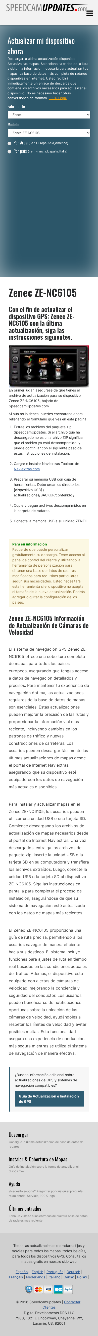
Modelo (13, 124)
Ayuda (14, 1184)
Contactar (72, 1302)
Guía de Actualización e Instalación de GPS (49, 1099)
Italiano (54, 1277)
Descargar (18, 1134)
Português (54, 1272)
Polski (82, 1277)
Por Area (41, 142)
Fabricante (16, 106)
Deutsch (73, 1272)
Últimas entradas (25, 1208)
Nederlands (35, 1277)
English (37, 1272)
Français (16, 1277)
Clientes (49, 1307)
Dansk (69, 1277)
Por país (40, 151)
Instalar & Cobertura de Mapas (38, 1159)
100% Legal (58, 98)
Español (22, 1272)
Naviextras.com (27, 469)
